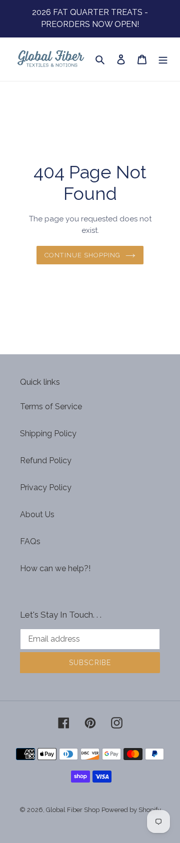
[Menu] (163, 59)
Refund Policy (46, 460)
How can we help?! (55, 568)
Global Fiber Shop (73, 810)
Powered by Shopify (131, 810)
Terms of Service (51, 406)
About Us (37, 514)
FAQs (30, 541)
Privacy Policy (46, 487)
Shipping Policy (48, 433)
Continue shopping (82, 255)
